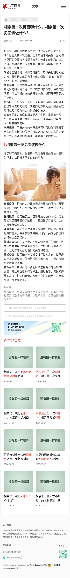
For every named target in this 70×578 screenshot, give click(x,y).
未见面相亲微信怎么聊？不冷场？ (48, 457)
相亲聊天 (8, 287)
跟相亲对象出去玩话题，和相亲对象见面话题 (18, 457)
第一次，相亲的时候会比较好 (49, 416)
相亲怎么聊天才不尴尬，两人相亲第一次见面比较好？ (49, 498)
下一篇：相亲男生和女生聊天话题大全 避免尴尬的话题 (29, 316)
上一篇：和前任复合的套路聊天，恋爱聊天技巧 (25, 308)
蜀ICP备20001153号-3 (38, 565)
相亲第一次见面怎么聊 (18, 374)
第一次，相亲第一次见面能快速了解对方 (49, 374)
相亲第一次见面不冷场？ (18, 498)
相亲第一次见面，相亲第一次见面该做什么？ (18, 416)
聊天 (24, 20)
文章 (14, 20)
